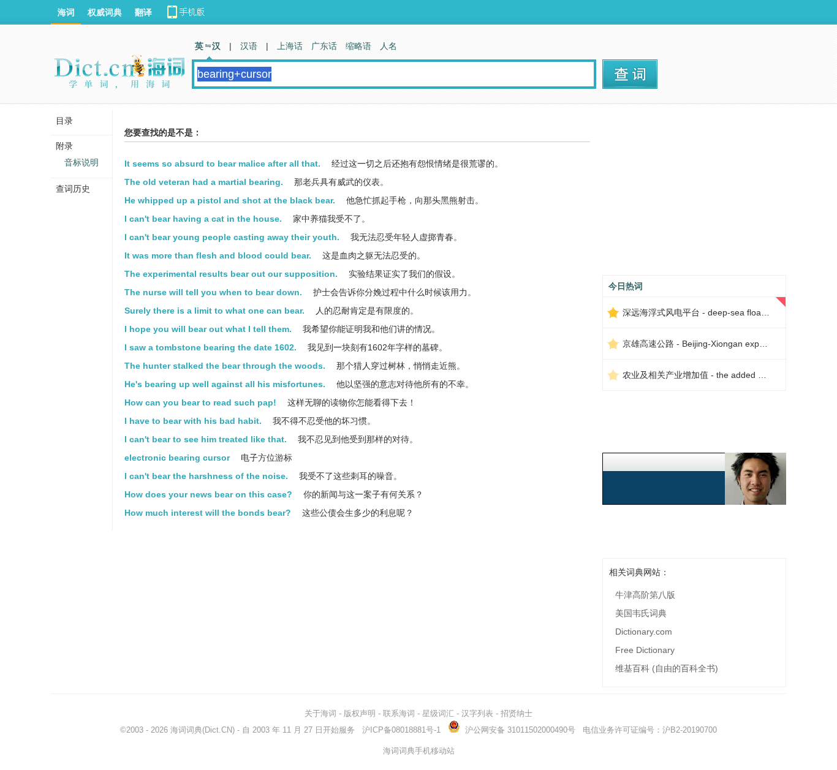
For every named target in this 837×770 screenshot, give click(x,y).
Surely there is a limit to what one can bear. (214, 310)
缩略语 (358, 46)
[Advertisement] (694, 194)
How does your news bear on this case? (208, 494)
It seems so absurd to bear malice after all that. (222, 163)
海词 (66, 12)
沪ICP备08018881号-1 (401, 729)
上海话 (290, 46)
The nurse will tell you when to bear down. (213, 292)
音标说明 (81, 162)
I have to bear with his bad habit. (193, 421)
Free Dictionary (645, 650)
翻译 (143, 12)
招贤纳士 (516, 713)
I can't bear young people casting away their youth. (231, 237)
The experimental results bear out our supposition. (231, 274)
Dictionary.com (643, 631)
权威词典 (105, 12)
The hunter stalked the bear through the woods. (224, 366)
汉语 (248, 46)
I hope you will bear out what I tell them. (208, 329)
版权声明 (360, 713)
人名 (388, 46)
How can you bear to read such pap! (200, 402)
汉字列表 (477, 713)
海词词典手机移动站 (419, 750)
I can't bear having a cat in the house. (203, 219)
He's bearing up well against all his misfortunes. (224, 384)
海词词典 (186, 729)
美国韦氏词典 (641, 613)
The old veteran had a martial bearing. (203, 182)
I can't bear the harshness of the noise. (206, 476)
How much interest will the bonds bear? (207, 513)
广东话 (324, 46)
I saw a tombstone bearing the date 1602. (210, 347)
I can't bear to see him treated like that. (205, 439)
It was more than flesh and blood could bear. (217, 255)
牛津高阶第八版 (645, 595)
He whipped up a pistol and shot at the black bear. (229, 200)
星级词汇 (438, 713)
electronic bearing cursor (177, 457)
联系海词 (399, 713)
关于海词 (320, 713)
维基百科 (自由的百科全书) (666, 668)
